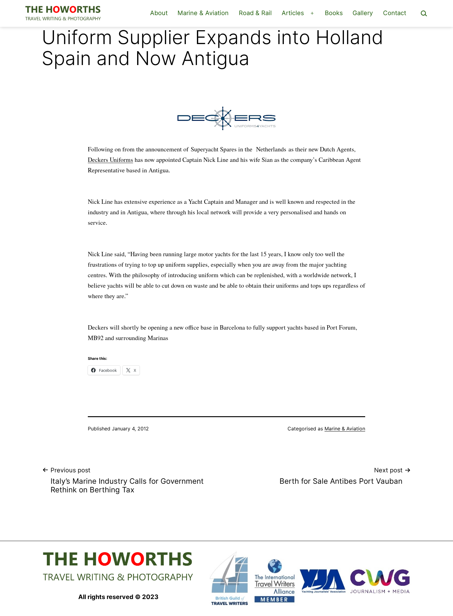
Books (334, 13)
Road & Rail (255, 13)
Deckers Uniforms (110, 159)
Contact (394, 13)
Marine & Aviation (203, 13)
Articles (293, 13)
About (159, 13)
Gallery (363, 13)
